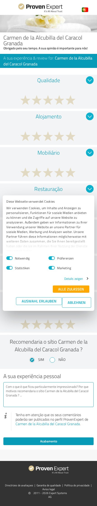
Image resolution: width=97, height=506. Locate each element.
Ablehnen (76, 302)
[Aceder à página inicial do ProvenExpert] (40, 12)
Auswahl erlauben (39, 301)
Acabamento (48, 441)
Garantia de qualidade (49, 485)
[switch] (51, 258)
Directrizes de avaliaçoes (19, 485)
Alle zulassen (71, 289)
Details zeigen (73, 278)
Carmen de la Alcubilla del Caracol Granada (48, 423)
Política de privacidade (77, 485)
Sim (41, 359)
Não (62, 359)
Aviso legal (48, 489)
